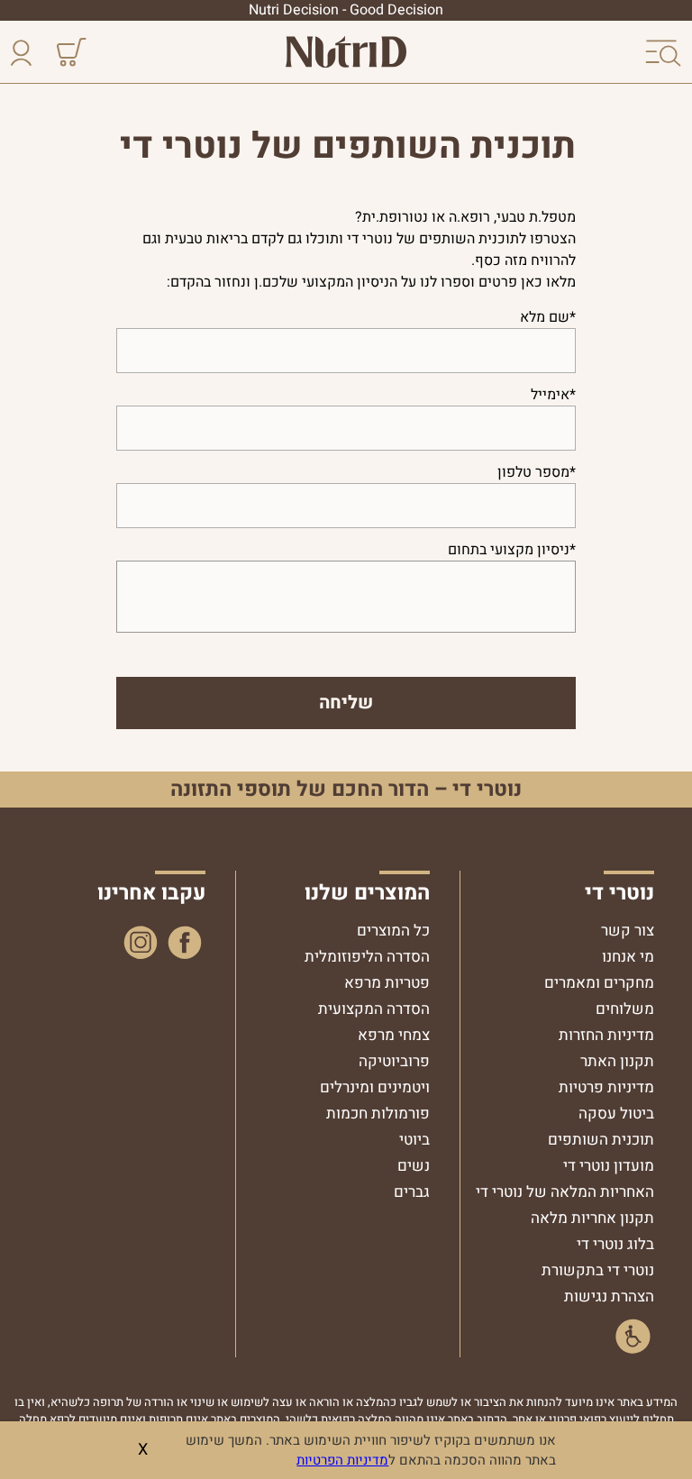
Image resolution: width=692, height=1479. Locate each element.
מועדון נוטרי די (608, 1166)
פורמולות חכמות (378, 1113)
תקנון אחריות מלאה (592, 1218)
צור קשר (627, 930)
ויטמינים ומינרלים (375, 1087)
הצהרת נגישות (609, 1296)
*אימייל (553, 395)
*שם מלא (548, 317)
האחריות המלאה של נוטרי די (565, 1192)
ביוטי (414, 1139)
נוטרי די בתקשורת (598, 1270)
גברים (412, 1192)
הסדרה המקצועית (374, 1009)
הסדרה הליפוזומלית (367, 956)
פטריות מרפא (387, 983)
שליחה (346, 702)
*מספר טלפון (536, 472)
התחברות (25, 53)
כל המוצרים (393, 930)
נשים (413, 1166)
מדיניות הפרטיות (342, 1460)
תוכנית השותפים (601, 1139)
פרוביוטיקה (394, 1061)
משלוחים (625, 1009)
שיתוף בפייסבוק (185, 942)
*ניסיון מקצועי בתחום (512, 550)
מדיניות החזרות (606, 1035)
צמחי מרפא (394, 1035)
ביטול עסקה (616, 1113)
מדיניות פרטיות (606, 1087)
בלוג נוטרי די (615, 1244)
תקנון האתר (617, 1061)
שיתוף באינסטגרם (141, 942)
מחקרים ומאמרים (599, 983)
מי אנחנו (628, 956)
